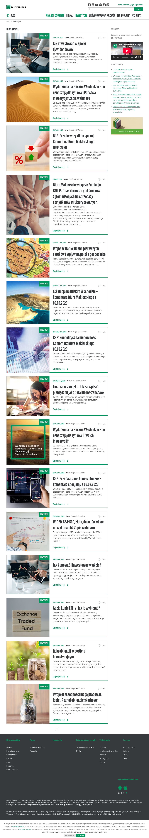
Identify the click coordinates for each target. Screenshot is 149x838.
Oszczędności (11, 755)
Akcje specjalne (129, 747)
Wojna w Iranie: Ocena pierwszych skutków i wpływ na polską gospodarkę (126, 109)
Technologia (123, 16)
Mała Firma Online (37, 747)
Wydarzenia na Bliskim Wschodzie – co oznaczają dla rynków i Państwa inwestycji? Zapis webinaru (127, 79)
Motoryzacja (104, 759)
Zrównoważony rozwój (102, 16)
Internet (103, 755)
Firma (69, 16)
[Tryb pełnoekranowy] (139, 57)
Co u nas (137, 16)
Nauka (78, 751)
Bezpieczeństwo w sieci (109, 751)
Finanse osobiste (55, 16)
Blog (12, 16)
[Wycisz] (136, 57)
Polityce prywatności (18, 826)
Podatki (9, 759)
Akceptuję (81, 835)
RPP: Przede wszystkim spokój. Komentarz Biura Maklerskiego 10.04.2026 (125, 88)
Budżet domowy (12, 751)
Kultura (126, 751)
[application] (127, 51)
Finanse (9, 747)
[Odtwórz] (114, 57)
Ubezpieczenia (12, 770)
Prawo (8, 762)
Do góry (121, 793)
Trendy (102, 762)
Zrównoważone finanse (85, 747)
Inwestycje (81, 16)
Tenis (125, 759)
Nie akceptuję (69, 835)
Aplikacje (103, 747)
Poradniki (10, 766)
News (125, 755)
